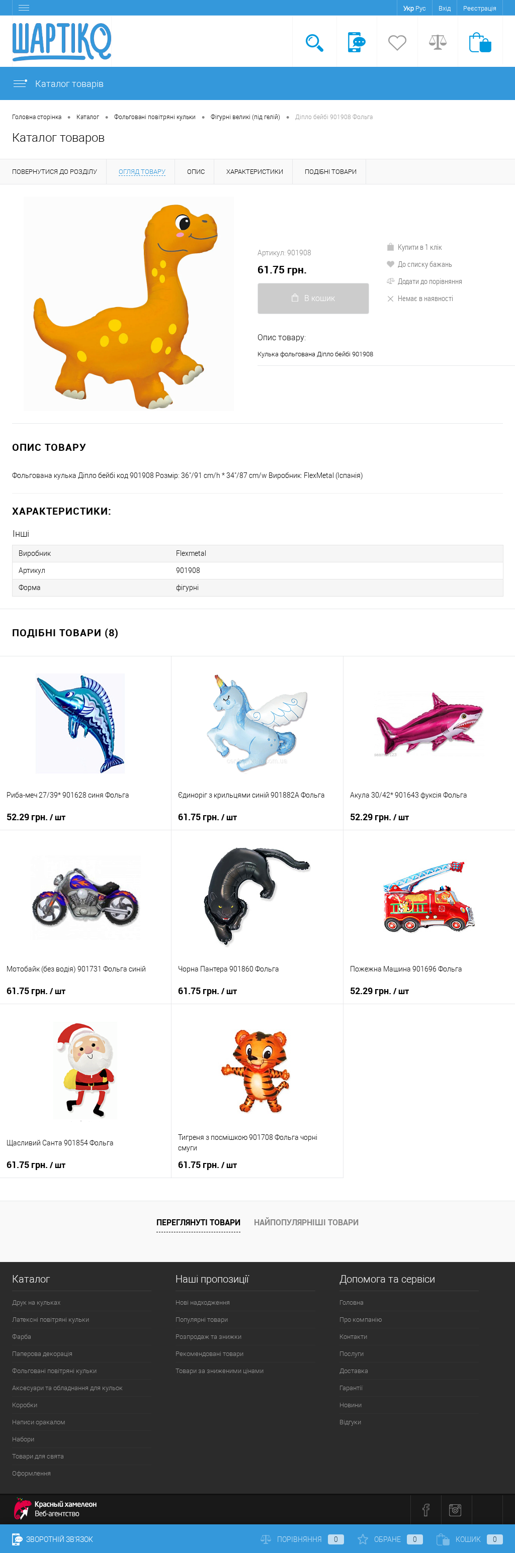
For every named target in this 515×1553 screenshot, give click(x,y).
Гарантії (351, 1388)
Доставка (353, 1371)
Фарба (21, 1336)
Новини (350, 1405)
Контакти (353, 1336)
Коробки (24, 1405)
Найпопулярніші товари (306, 1222)
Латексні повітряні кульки (50, 1319)
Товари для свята (38, 1456)
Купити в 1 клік (420, 247)
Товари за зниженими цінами (220, 1371)
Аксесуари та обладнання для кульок (67, 1388)
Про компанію (360, 1319)
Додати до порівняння (430, 281)
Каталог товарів (68, 83)
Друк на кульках (36, 1302)
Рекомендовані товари (209, 1353)
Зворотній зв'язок (59, 1539)
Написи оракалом (38, 1422)
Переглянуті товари (198, 1222)
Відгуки (350, 1422)
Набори (23, 1439)
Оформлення (31, 1473)
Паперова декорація (42, 1353)
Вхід (445, 8)
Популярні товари (202, 1319)
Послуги (351, 1353)
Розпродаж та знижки (208, 1336)
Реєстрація (479, 8)
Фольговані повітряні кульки (54, 1371)
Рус (420, 8)
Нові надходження (203, 1302)
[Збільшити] (128, 304)
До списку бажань (425, 264)
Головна (351, 1302)
